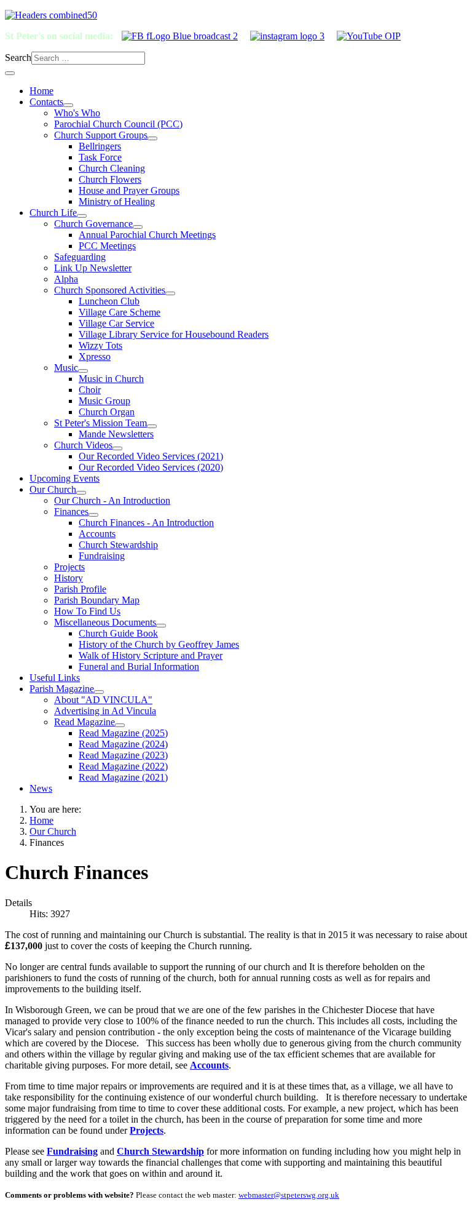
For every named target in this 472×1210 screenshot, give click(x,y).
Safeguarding (80, 257)
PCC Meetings (107, 246)
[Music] (83, 371)
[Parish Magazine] (99, 692)
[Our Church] (81, 493)
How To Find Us (87, 611)
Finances (71, 511)
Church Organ (107, 412)
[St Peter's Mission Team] (152, 426)
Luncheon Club (109, 301)
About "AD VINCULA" (103, 700)
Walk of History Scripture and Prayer (150, 655)
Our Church (53, 489)
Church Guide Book (118, 633)
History (68, 578)
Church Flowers (110, 179)
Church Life (53, 212)
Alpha (66, 279)
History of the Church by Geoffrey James (159, 644)
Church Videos (83, 445)
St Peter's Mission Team (100, 423)
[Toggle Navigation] (10, 73)
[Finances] (93, 515)
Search (18, 57)
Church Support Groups (101, 135)
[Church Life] (82, 216)
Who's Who (77, 113)
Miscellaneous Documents (105, 622)
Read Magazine (84, 722)
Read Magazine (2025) (123, 733)
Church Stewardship (118, 544)
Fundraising (102, 556)
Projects (69, 567)
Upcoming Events (65, 478)
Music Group (104, 401)
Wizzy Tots (100, 345)
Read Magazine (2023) (123, 755)
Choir (90, 389)
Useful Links (55, 677)
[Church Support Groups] (152, 138)
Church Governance (93, 223)
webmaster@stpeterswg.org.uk (288, 1195)
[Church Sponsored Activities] (170, 293)
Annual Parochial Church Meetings (147, 234)
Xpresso (95, 356)
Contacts (46, 102)
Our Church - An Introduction (112, 500)
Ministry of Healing (117, 201)
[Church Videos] (117, 448)
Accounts (97, 533)
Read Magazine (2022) (123, 766)
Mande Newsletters (116, 434)
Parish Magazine (62, 688)
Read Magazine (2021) (123, 777)
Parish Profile (80, 589)
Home (41, 91)
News (41, 788)
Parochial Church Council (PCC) (118, 124)
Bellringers (100, 146)
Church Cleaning (112, 168)
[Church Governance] (138, 227)
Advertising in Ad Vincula (105, 711)
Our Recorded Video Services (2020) (151, 467)
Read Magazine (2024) (123, 744)
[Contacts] (68, 105)
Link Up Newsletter (93, 268)
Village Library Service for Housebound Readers (174, 334)
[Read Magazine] (120, 725)
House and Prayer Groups (129, 190)
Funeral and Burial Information (139, 666)
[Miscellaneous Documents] (161, 625)
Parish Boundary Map (97, 600)
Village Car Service (116, 323)
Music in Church (111, 378)
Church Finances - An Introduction (146, 522)
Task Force (100, 157)
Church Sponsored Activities (109, 290)
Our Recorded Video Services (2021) (151, 456)
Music (66, 367)
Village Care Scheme (119, 312)
